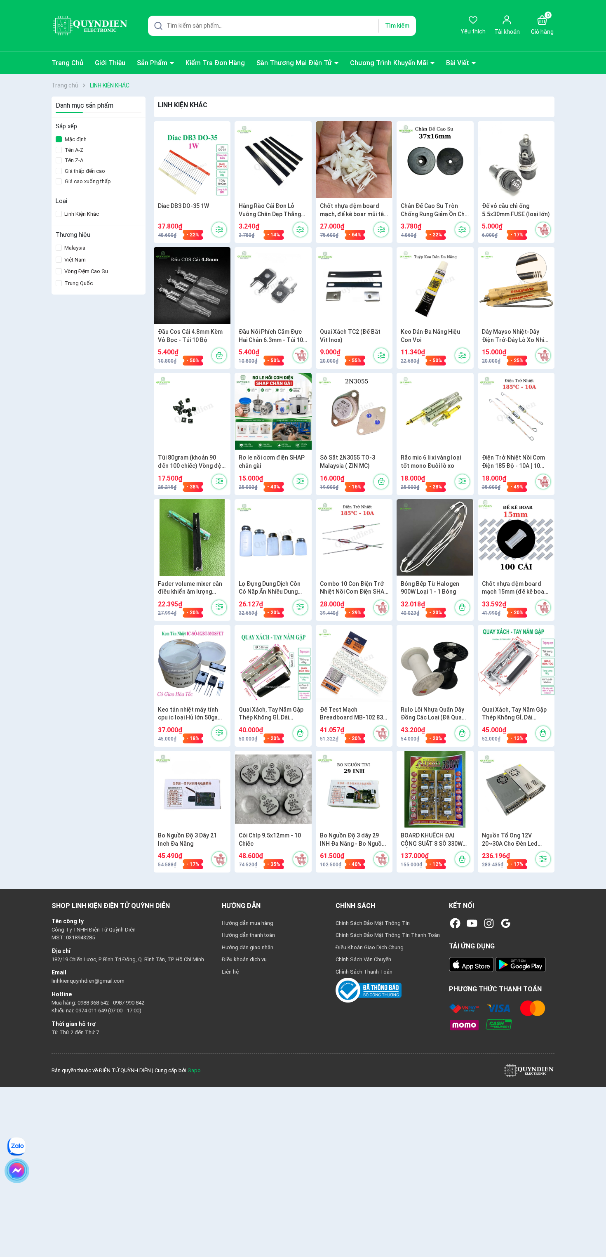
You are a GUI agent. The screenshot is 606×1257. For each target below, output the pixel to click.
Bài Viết (458, 63)
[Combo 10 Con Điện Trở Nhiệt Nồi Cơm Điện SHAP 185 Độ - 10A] (354, 537)
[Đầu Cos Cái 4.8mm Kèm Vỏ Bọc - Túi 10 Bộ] (192, 285)
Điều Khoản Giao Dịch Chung (370, 947)
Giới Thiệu (110, 63)
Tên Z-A (74, 160)
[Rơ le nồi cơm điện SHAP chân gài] (273, 411)
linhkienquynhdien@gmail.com (88, 981)
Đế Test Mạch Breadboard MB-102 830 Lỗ (353, 714)
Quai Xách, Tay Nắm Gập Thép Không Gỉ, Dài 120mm (271, 714)
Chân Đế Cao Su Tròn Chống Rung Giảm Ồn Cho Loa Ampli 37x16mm (434, 210)
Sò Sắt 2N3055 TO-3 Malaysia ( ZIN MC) (347, 461)
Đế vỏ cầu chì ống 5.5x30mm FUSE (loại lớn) (516, 210)
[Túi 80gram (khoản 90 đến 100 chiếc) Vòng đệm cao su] (192, 411)
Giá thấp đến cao (85, 171)
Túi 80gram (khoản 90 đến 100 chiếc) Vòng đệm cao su (192, 462)
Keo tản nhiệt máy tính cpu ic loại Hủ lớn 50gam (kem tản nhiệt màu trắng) (190, 714)
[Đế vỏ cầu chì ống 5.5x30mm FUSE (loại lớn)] (516, 159)
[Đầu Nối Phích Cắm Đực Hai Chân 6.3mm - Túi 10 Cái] (273, 285)
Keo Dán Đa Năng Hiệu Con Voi (430, 335)
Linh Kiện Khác (81, 214)
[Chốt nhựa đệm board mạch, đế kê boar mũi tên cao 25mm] (354, 159)
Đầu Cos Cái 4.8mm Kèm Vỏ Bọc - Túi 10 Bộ (190, 335)
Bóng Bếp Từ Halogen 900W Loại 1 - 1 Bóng (430, 587)
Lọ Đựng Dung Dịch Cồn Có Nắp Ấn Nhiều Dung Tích (270, 588)
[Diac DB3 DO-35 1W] (192, 159)
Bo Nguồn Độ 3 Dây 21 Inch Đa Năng (187, 839)
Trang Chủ (67, 63)
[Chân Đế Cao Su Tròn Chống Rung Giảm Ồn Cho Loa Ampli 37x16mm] (435, 159)
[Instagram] (489, 923)
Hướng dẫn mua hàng (247, 923)
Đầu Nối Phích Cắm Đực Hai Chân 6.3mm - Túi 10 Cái (271, 336)
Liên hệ (230, 972)
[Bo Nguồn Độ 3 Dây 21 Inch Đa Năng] (192, 789)
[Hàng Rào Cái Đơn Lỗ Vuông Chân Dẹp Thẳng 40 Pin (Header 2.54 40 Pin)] (273, 159)
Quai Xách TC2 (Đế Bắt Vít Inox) (350, 335)
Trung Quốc (78, 283)
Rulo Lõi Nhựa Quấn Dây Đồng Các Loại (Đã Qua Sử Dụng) (432, 714)
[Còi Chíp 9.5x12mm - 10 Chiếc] (273, 789)
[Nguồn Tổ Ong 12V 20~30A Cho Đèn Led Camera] (516, 789)
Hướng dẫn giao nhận (247, 947)
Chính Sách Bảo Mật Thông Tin (373, 923)
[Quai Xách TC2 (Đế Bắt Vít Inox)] (354, 285)
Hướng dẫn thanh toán (248, 935)
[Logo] (528, 1070)
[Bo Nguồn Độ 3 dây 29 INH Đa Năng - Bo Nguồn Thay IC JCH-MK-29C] (354, 789)
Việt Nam (74, 260)
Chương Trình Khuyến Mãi (390, 63)
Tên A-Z (74, 150)
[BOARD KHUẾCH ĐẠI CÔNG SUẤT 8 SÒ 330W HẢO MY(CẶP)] (435, 789)
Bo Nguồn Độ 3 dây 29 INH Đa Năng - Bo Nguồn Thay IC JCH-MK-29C (352, 840)
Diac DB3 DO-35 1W (183, 206)
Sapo (194, 1070)
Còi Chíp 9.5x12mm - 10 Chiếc (270, 839)
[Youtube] (472, 923)
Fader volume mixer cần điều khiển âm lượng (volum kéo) (190, 588)
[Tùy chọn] (219, 229)
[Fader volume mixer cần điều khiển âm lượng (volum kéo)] (192, 537)
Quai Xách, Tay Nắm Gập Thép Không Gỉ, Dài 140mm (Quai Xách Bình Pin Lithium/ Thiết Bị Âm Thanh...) (514, 714)
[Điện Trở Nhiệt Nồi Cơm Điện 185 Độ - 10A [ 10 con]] (516, 411)
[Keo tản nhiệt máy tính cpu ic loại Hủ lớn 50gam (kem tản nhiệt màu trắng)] (192, 663)
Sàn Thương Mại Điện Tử (295, 63)
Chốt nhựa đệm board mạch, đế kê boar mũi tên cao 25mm (353, 210)
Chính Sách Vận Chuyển (363, 959)
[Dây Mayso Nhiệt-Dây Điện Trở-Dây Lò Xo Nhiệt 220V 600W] (516, 285)
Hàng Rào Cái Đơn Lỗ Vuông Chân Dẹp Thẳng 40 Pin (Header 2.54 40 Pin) (270, 210)
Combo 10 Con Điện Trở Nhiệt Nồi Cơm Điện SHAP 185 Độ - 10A (354, 588)
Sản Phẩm (153, 63)
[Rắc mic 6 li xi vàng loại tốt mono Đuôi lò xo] (435, 411)
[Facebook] (455, 923)
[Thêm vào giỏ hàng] (543, 229)
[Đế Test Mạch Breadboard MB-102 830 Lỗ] (354, 663)
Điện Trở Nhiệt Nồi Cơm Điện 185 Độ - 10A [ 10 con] (513, 462)
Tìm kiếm (397, 25)
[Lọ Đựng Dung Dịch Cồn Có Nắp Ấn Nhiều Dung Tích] (273, 537)
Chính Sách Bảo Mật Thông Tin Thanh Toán (388, 935)
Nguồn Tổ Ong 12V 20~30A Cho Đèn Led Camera (510, 840)
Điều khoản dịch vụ (244, 959)
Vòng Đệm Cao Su (85, 271)
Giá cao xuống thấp (88, 181)
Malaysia (74, 248)
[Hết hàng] (219, 355)
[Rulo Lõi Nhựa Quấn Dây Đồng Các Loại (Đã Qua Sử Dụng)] (435, 663)
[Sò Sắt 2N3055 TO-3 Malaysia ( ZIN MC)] (354, 411)
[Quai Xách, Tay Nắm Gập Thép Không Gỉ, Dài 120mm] (273, 663)
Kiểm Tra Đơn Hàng (215, 63)
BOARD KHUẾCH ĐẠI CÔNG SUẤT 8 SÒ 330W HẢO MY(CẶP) (432, 840)
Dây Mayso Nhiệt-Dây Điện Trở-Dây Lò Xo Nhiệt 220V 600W (516, 336)
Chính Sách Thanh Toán (364, 972)
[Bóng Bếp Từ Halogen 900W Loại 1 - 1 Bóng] (435, 537)
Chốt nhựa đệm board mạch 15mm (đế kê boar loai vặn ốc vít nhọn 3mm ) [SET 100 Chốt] (515, 588)
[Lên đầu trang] (593, 1231)
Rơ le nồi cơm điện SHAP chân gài (272, 461)
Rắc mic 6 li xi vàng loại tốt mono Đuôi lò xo (431, 461)
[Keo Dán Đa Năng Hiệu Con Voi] (435, 285)
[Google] (506, 923)
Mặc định (76, 139)
